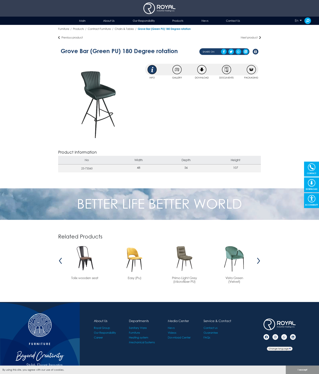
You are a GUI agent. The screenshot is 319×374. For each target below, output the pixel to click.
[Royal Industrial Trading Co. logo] (159, 8)
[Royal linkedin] (293, 337)
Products (177, 20)
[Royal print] (255, 51)
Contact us (210, 328)
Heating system (138, 337)
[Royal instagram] (275, 337)
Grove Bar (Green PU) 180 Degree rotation (164, 28)
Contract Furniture (99, 29)
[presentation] (60, 261)
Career (98, 337)
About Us (108, 20)
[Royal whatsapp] (284, 337)
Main (82, 20)
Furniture (63, 29)
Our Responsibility (144, 20)
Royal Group (102, 328)
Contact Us (233, 20)
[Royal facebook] (266, 337)
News (205, 20)
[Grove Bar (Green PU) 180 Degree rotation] (100, 103)
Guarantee (211, 332)
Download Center (179, 337)
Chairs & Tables (124, 29)
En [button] (297, 21)
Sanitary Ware (138, 328)
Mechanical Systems (142, 342)
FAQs (207, 337)
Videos (172, 332)
